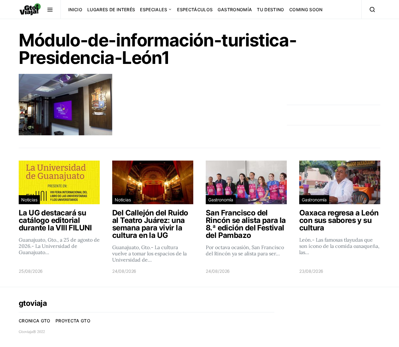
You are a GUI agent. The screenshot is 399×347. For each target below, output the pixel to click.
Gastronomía (235, 9)
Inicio (75, 9)
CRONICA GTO (34, 320)
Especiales (153, 9)
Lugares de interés (111, 9)
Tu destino (270, 9)
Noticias (29, 199)
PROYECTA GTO (72, 320)
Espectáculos (195, 9)
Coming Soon (306, 9)
